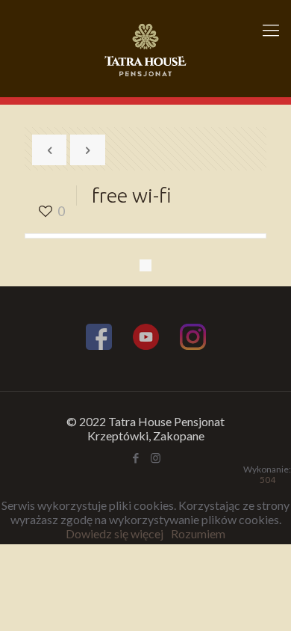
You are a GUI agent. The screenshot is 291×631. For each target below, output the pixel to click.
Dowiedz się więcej (114, 533)
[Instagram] (192, 339)
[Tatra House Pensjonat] (145, 48)
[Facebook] (98, 339)
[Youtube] (145, 339)
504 (267, 480)
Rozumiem (198, 533)
